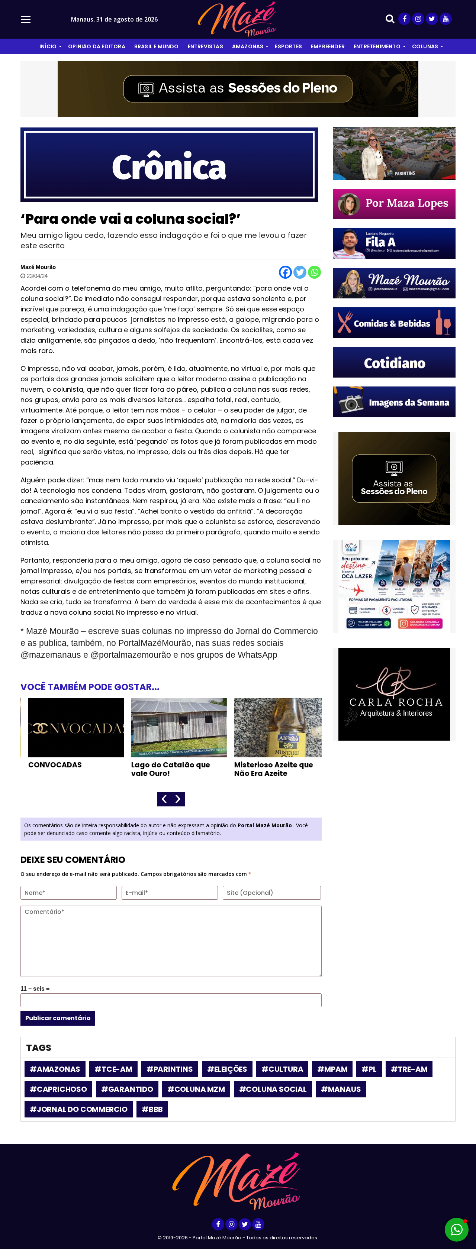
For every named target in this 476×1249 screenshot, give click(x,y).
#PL (368, 1069)
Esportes (288, 46)
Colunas (425, 46)
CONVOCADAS (47, 765)
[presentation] (164, 799)
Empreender (328, 46)
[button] (457, 1230)
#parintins (170, 1069)
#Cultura (282, 1069)
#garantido (127, 1089)
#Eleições (227, 1069)
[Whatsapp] (314, 272)
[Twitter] (299, 272)
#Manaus (341, 1089)
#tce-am (113, 1069)
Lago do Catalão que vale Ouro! (162, 769)
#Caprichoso (58, 1089)
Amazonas (248, 46)
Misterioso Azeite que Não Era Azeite (265, 769)
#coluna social (273, 1089)
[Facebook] (285, 272)
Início (48, 46)
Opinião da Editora (96, 46)
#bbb (152, 1109)
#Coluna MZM (196, 1089)
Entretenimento (377, 46)
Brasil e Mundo (156, 46)
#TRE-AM (409, 1069)
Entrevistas (205, 46)
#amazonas (55, 1069)
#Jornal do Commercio (79, 1109)
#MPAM (332, 1069)
